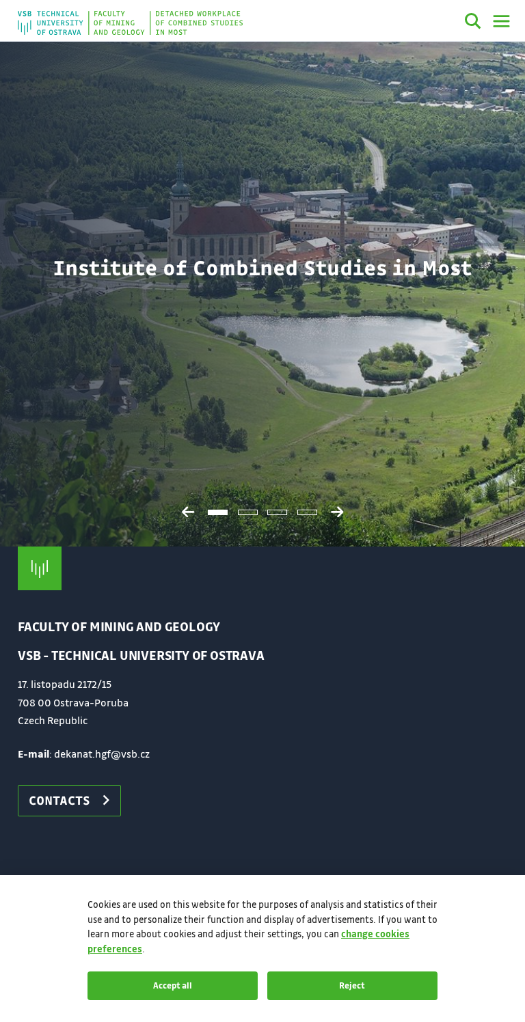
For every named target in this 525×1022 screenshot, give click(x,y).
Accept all (172, 985)
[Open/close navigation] (501, 21)
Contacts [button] (59, 799)
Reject (352, 985)
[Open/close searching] (473, 23)
